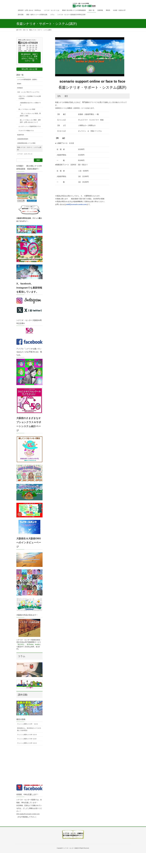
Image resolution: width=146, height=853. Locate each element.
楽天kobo (30, 644)
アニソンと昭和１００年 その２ (27, 743)
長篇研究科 (20, 135)
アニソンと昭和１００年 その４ (27, 734)
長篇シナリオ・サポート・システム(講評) (29, 148)
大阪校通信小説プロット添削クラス (30, 104)
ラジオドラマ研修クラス (26, 130)
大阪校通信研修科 (22, 139)
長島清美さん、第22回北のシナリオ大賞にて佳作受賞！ (29, 729)
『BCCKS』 (20, 644)
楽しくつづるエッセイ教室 (26, 109)
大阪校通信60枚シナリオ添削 (26, 143)
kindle (37, 644)
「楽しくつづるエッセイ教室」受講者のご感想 (30, 115)
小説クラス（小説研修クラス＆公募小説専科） (29, 97)
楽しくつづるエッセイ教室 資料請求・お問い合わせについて (30, 121)
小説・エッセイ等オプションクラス (28, 92)
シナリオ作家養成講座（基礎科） (27, 79)
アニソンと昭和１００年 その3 (26, 739)
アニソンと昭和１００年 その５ (27, 724)
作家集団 (20, 88)
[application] (89, 56)
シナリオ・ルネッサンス (24, 154)
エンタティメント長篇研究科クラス (29, 126)
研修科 (19, 83)
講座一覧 (20, 75)
